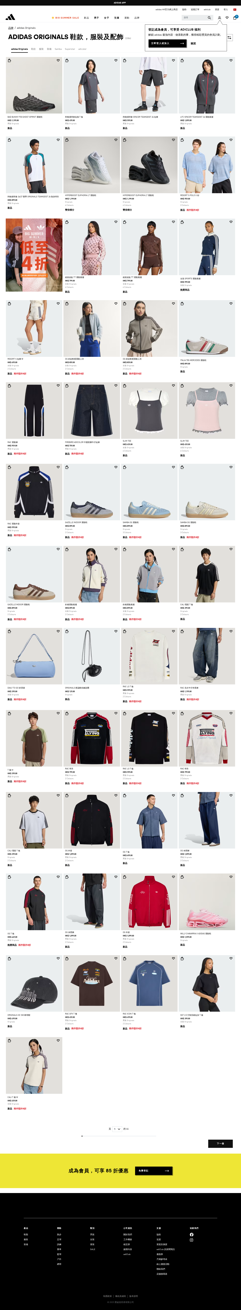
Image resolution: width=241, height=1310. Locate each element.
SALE (92, 1249)
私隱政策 (107, 1296)
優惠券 (160, 1254)
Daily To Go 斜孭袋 (16, 688)
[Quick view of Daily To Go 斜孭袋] (9, 631)
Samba (58, 49)
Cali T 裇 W (13, 1097)
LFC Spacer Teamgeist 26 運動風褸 (196, 117)
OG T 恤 (126, 852)
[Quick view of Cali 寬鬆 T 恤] (182, 549)
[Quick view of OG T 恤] (125, 795)
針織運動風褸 (71, 605)
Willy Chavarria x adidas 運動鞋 (195, 934)
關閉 (193, 43)
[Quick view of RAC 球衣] (67, 713)
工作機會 (127, 1240)
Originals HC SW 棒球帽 (19, 1015)
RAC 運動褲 (13, 442)
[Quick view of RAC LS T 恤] (125, 631)
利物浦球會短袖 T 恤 (74, 117)
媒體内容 (127, 1249)
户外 (59, 1259)
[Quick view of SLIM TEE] (125, 386)
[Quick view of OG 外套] (67, 795)
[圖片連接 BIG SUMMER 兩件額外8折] (34, 255)
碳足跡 (126, 1244)
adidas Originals (26, 28)
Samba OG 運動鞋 (131, 523)
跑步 (59, 1235)
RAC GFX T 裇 (71, 1014)
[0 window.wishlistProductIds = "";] (227, 18)
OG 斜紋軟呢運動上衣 (74, 359)
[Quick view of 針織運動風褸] (67, 549)
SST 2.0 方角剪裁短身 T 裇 (191, 1015)
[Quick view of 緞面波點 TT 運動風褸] (67, 222)
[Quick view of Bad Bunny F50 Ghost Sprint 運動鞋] (9, 60)
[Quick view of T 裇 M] (9, 713)
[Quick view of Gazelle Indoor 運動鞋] (67, 467)
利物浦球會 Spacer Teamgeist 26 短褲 (140, 117)
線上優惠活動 (163, 1264)
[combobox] (197, 18)
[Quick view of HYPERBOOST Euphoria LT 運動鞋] (67, 140)
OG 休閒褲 (184, 851)
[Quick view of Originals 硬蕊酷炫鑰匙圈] (67, 631)
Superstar (70, 49)
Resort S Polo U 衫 (189, 195)
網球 (59, 1264)
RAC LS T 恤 (128, 687)
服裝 (41, 49)
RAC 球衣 (69, 769)
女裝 (92, 1240)
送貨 (159, 1240)
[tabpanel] (120, 605)
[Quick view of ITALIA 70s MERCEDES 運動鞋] (182, 304)
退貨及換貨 (162, 1244)
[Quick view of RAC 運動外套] (9, 467)
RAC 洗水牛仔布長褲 (189, 688)
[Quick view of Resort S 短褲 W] (9, 304)
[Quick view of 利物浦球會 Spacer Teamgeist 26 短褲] (125, 60)
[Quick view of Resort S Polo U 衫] (182, 140)
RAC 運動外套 (14, 524)
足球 (59, 1240)
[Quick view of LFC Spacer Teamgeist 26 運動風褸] (182, 60)
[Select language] (235, 10)
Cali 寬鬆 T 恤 (186, 605)
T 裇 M (10, 770)
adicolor (82, 49)
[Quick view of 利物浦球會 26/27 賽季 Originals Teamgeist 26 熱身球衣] (9, 140)
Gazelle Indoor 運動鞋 (76, 523)
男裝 (92, 1235)
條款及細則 (120, 1296)
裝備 (49, 49)
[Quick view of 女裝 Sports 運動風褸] (182, 222)
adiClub (127, 1254)
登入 (226, 10)
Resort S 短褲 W (15, 359)
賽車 (59, 1249)
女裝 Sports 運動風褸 (190, 279)
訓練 (59, 1244)
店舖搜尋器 (162, 1274)
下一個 (220, 1144)
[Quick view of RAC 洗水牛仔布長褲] (182, 631)
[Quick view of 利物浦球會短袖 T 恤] (67, 60)
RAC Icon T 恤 (129, 1014)
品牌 (10, 28)
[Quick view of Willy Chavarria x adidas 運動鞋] (182, 877)
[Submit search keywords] (209, 17)
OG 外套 (68, 851)
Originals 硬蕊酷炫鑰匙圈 (77, 688)
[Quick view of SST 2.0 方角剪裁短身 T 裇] (182, 959)
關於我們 (127, 1235)
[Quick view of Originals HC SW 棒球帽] (9, 959)
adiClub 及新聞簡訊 (166, 1249)
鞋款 (33, 49)
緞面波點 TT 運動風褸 (74, 277)
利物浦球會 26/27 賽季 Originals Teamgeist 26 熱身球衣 (33, 197)
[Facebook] (191, 1235)
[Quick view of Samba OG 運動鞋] (125, 467)
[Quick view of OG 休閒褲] (182, 795)
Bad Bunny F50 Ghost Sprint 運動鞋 (25, 117)
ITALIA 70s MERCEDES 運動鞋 (193, 360)
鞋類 (26, 1235)
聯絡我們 (161, 1269)
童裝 (92, 1244)
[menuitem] (65, 18)
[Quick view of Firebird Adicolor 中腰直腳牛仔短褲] (67, 386)
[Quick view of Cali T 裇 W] (9, 1041)
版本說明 (133, 1296)
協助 (159, 1235)
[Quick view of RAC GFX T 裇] (67, 959)
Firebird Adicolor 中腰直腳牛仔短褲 (82, 442)
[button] (65, 18)
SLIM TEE (127, 441)
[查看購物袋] (234, 18)
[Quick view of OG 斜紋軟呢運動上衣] (67, 304)
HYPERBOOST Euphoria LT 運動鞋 (80, 195)
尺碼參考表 (162, 1259)
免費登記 (144, 1171)
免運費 (119, 3)
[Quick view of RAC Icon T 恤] (125, 959)
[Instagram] (191, 1240)
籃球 (59, 1254)
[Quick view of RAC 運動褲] (9, 386)
